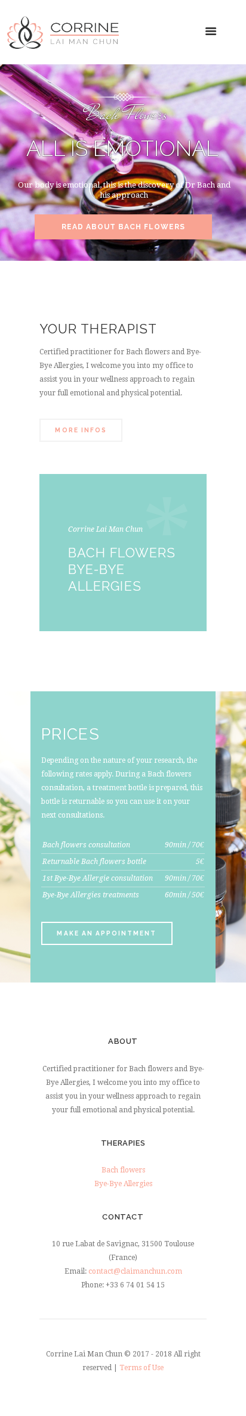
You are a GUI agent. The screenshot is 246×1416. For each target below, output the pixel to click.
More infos (80, 429)
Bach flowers (123, 1170)
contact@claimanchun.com (135, 1271)
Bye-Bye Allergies (123, 1184)
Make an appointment (106, 933)
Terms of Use (141, 1368)
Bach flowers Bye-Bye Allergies (122, 569)
